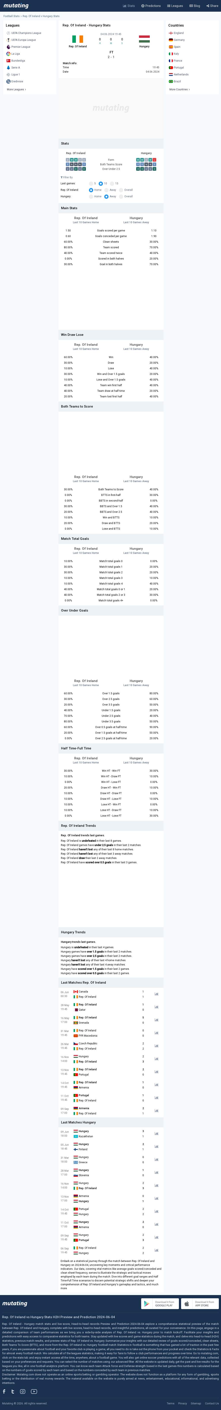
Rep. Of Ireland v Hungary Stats (41, 16)
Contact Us (212, 1403)
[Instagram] (26, 1391)
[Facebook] (6, 1391)
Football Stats (11, 16)
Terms (170, 1403)
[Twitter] (16, 1391)
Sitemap (196, 1403)
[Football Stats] (16, 6)
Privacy (182, 1403)
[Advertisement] (111, 108)
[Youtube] (35, 1391)
